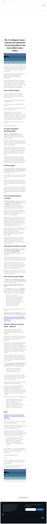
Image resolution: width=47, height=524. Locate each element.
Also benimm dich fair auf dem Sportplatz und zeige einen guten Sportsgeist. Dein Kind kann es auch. (15, 318)
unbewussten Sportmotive (18, 343)
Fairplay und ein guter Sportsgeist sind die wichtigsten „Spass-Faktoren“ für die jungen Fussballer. (14, 416)
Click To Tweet (7, 321)
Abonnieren (40, 509)
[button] (6, 54)
